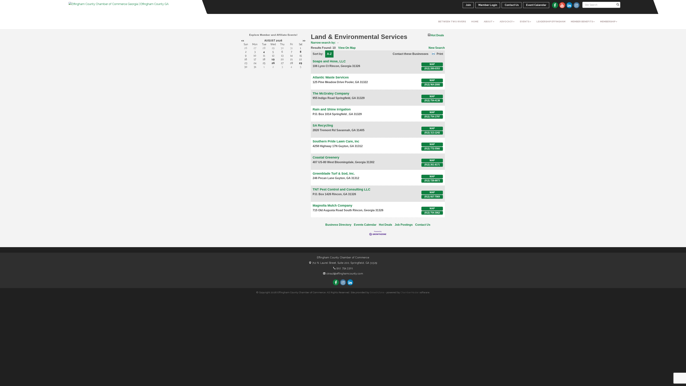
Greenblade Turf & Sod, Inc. (334, 173)
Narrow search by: (323, 42)
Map (432, 64)
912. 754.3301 (344, 268)
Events (524, 21)
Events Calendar (365, 224)
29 (300, 63)
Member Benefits (582, 21)
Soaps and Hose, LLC (329, 61)
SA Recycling (323, 125)
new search (437, 47)
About (488, 21)
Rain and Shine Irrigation (332, 109)
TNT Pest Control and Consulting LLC (341, 189)
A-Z (329, 53)
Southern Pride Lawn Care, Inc (336, 141)
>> (304, 40)
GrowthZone (377, 292)
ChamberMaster (410, 292)
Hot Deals (437, 35)
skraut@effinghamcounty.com (344, 273)
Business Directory (338, 224)
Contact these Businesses (410, 53)
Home (474, 21)
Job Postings (404, 224)
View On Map (347, 47)
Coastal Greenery (326, 157)
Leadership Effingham (550, 21)
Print (440, 53)
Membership (607, 21)
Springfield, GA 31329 (344, 262)
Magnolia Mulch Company (332, 205)
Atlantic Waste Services (331, 77)
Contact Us (422, 224)
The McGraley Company (331, 93)
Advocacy (506, 21)
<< (242, 40)
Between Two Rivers (452, 21)
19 (273, 59)
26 (273, 63)
